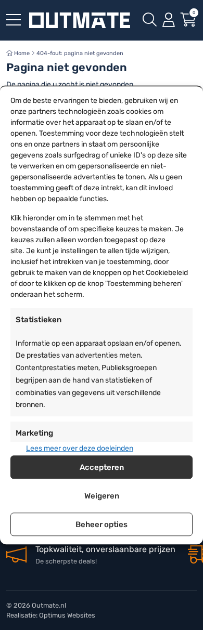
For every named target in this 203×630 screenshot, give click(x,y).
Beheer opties (101, 524)
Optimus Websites (67, 615)
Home (21, 53)
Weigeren (101, 496)
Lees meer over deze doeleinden (79, 448)
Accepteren (102, 467)
